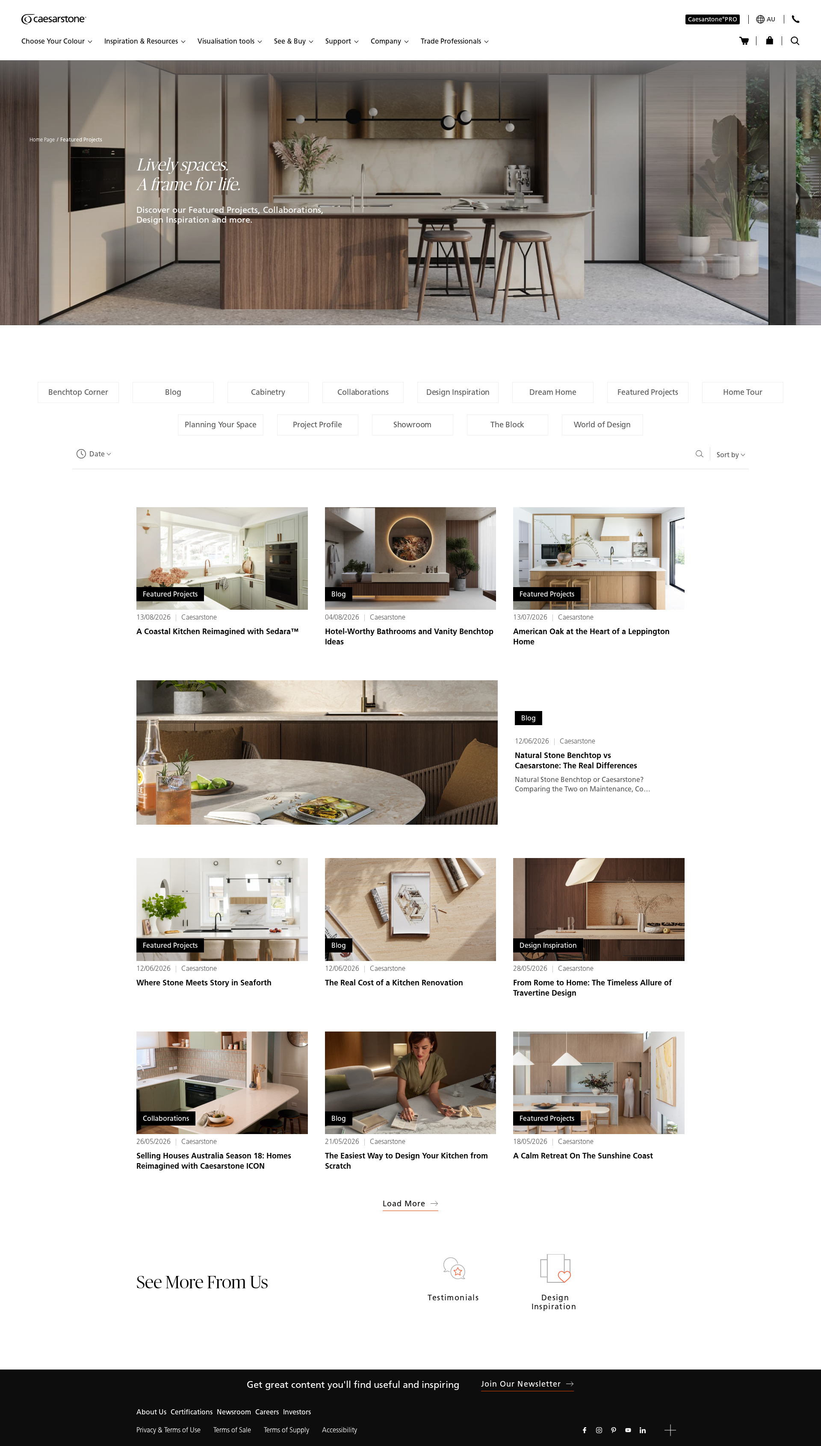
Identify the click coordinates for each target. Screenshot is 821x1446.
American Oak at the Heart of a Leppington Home (591, 637)
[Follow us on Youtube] (628, 1430)
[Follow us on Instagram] (599, 1430)
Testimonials (454, 1297)
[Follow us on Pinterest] (614, 1430)
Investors (297, 1412)
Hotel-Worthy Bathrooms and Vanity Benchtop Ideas (409, 637)
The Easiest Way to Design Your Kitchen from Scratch (406, 1161)
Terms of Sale (232, 1430)
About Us (151, 1412)
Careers (267, 1412)
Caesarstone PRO (712, 19)
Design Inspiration (555, 1302)
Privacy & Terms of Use (168, 1430)
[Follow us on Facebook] (585, 1430)
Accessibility (339, 1430)
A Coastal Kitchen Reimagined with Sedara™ (217, 631)
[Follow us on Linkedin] (643, 1430)
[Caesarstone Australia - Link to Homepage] (53, 19)
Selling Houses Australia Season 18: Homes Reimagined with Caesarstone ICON (213, 1161)
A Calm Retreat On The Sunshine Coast (583, 1156)
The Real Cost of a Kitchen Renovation (394, 983)
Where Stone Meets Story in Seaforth (204, 983)
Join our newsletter (521, 1384)
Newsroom (234, 1412)
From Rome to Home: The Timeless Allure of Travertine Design (592, 988)
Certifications (192, 1412)
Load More (404, 1203)
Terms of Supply (286, 1430)
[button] (56, 41)
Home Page (42, 139)
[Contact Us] (795, 19)
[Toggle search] (795, 40)
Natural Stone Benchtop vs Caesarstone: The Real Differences (576, 760)
